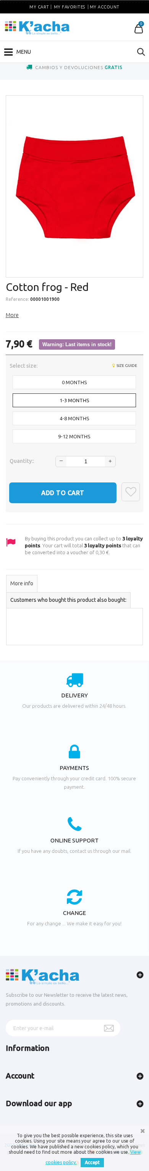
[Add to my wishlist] (130, 491)
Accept (92, 1162)
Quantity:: (22, 461)
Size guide (126, 365)
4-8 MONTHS (74, 418)
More (12, 315)
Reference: (17, 299)
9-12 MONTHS (74, 436)
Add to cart (62, 492)
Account (20, 1075)
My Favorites (69, 7)
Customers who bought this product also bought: (68, 600)
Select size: (24, 366)
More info (21, 583)
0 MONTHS (74, 382)
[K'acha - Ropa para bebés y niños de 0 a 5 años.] (37, 28)
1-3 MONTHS (74, 400)
